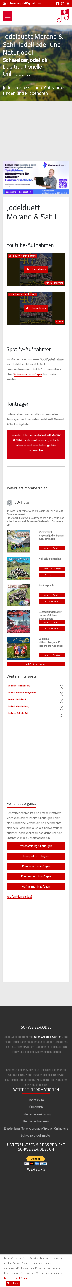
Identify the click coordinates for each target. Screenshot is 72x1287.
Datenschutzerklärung (15, 1278)
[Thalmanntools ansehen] (36, 175)
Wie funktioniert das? (19, 896)
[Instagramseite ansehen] (62, 3)
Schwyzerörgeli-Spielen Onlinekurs (36, 1128)
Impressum (36, 1100)
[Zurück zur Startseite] (63, 14)
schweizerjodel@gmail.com (24, 3)
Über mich (36, 1107)
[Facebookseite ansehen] (56, 3)
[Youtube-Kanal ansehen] (67, 3)
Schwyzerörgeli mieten (36, 1135)
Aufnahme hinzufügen (28, 374)
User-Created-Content (48, 1037)
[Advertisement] (36, 131)
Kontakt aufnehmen (36, 1121)
